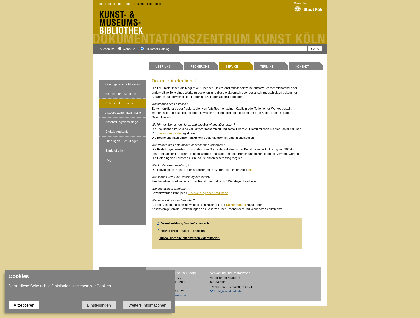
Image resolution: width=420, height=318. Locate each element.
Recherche (199, 66)
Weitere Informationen (147, 305)
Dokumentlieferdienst (148, 3)
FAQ (108, 160)
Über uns (163, 66)
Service (231, 66)
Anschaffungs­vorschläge (121, 122)
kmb (128, 3)
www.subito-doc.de (168, 133)
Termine (266, 66)
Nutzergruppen (236, 204)
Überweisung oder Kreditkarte (208, 193)
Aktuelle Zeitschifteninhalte (123, 112)
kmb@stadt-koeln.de (228, 291)
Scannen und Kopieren (120, 93)
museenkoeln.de (110, 3)
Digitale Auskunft (116, 131)
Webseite (128, 49)
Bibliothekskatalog (157, 49)
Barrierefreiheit (115, 150)
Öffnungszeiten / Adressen (122, 84)
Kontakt (302, 66)
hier (251, 170)
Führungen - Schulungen (122, 141)
